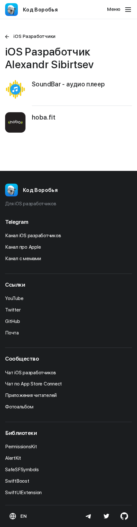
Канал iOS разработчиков (33, 235)
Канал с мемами (23, 258)
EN (23, 516)
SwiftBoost (17, 481)
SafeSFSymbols (22, 469)
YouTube (15, 298)
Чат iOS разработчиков (31, 373)
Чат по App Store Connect (34, 384)
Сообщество (22, 358)
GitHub (13, 321)
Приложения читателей (31, 395)
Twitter (13, 310)
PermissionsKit (21, 447)
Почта (12, 333)
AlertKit (13, 458)
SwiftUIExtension (24, 492)
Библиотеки (21, 433)
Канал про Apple (23, 247)
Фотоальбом (19, 407)
